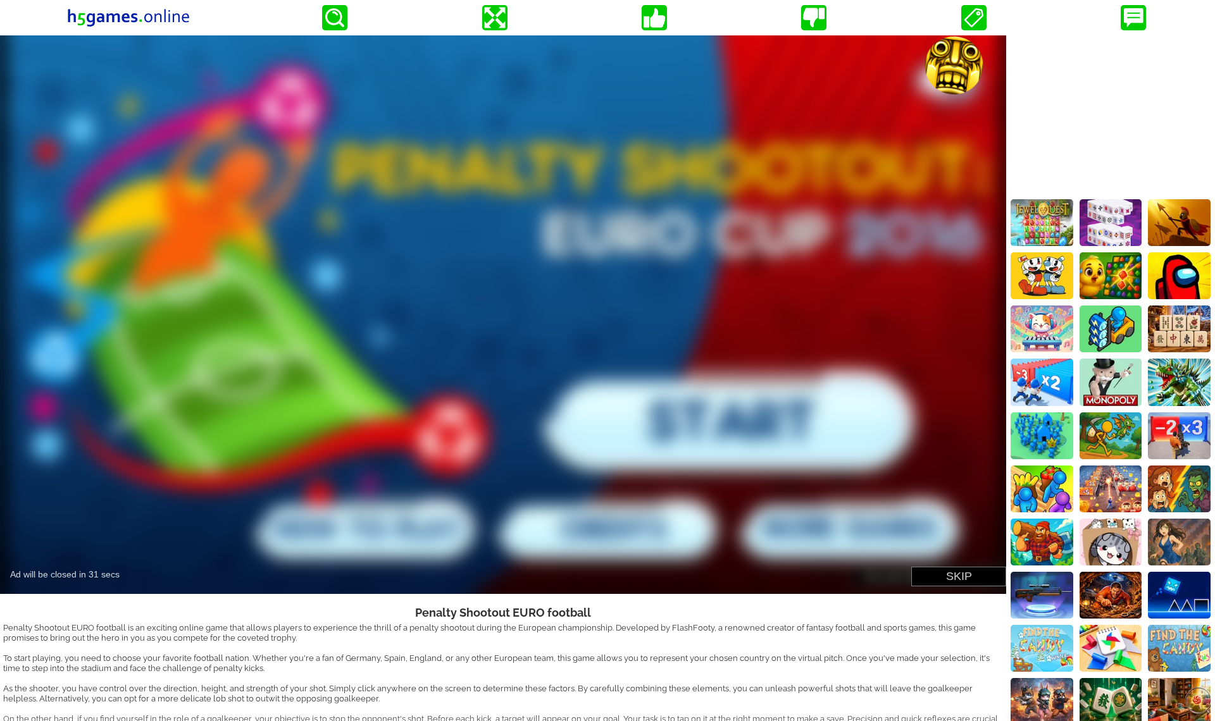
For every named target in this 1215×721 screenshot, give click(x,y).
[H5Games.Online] (128, 17)
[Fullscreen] (495, 17)
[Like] (654, 17)
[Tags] (974, 17)
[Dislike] (813, 17)
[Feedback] (1133, 17)
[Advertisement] (1110, 114)
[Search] (334, 17)
